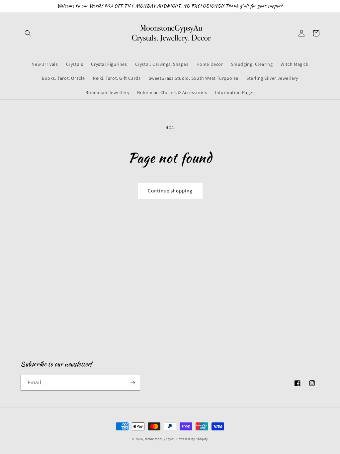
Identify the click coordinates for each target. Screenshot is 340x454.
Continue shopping (170, 190)
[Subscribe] (132, 383)
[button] (28, 33)
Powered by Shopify (192, 439)
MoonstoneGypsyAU (160, 439)
